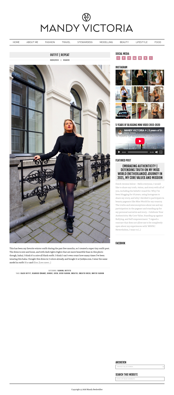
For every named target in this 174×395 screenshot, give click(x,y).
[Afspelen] (119, 152)
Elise (35, 262)
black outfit (26, 273)
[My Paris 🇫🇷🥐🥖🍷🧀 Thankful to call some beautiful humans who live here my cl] (156, 94)
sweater (74, 273)
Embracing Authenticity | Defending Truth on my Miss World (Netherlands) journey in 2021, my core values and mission (140, 172)
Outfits (68, 271)
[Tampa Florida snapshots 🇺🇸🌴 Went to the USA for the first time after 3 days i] (140, 111)
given (56, 273)
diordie (50, 273)
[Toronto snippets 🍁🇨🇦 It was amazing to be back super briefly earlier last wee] (156, 78)
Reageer (66, 60)
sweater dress (85, 273)
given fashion (64, 273)
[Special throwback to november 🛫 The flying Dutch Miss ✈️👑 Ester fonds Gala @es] (140, 78)
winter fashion (98, 273)
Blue (26, 262)
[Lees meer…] (45, 262)
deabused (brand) (39, 273)
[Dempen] (156, 152)
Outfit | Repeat (59, 55)
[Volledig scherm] (161, 152)
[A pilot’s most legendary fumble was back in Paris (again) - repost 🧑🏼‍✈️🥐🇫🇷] (156, 111)
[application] (140, 141)
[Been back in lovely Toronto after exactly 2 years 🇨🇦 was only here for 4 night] (123, 94)
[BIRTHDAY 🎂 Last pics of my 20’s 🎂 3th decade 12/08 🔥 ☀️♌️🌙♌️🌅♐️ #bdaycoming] (140, 94)
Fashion (61, 271)
